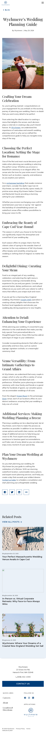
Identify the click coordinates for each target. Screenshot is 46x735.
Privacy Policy (20, 728)
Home (28, 728)
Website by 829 (7, 730)
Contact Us (23, 684)
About (5, 703)
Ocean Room (22, 396)
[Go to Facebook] (25, 698)
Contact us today (9, 480)
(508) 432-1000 (24, 677)
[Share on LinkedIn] (19, 492)
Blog (7, 10)
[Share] (26, 492)
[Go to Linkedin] (33, 698)
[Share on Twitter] (12, 492)
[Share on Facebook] (5, 492)
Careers (6, 698)
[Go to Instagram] (29, 698)
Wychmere (15, 127)
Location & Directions (8, 709)
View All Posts (11, 522)
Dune (4, 398)
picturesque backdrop (15, 183)
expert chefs (26, 300)
